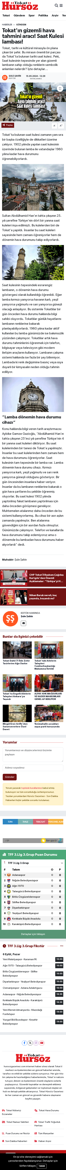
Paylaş (9, 125)
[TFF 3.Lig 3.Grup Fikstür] (61, 946)
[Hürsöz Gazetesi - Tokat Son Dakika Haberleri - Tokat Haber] (20, 6)
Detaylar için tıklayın (33, 934)
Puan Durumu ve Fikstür (18, 1133)
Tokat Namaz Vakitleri (17, 1122)
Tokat (6, 15)
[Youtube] (41, 1043)
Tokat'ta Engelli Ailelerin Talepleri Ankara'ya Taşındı (17, 696)
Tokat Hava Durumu (49, 1110)
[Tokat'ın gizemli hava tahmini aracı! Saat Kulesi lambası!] (33, 102)
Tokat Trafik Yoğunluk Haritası (47, 1124)
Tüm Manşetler (46, 1133)
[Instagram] (36, 1043)
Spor (32, 15)
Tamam (42, 1166)
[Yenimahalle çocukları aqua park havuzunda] (48, 713)
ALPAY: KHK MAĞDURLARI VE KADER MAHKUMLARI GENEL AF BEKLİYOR (48, 696)
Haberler (7, 25)
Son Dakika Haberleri (16, 1141)
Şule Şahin (27, 616)
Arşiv (55, 15)
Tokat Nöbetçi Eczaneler (11, 1112)
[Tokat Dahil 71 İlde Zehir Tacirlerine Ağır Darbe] (17, 650)
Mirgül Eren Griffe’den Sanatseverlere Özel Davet (15, 727)
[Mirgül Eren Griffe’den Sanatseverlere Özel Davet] (17, 713)
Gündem (19, 15)
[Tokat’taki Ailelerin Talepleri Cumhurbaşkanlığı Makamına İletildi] (48, 650)
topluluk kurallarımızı (32, 788)
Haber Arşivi (44, 1141)
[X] (30, 1043)
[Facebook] (24, 1043)
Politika (43, 15)
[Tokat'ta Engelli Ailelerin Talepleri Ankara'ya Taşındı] (17, 683)
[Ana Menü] (61, 5)
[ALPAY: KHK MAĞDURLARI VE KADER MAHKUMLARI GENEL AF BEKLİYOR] (48, 683)
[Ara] (56, 5)
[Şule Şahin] (10, 618)
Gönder (9, 777)
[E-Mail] (23, 623)
